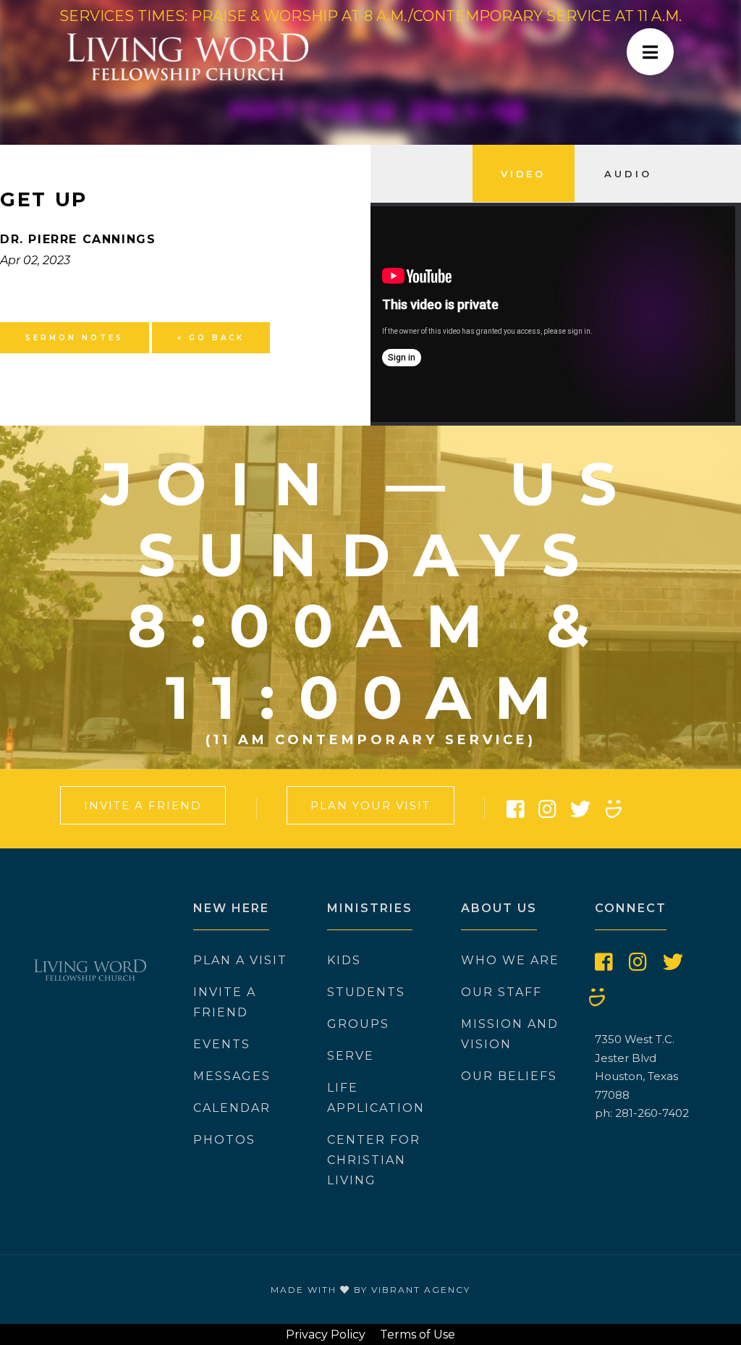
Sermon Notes (74, 337)
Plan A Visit (240, 960)
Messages (232, 1076)
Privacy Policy (325, 1334)
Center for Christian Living (373, 1160)
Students (366, 992)
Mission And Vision (510, 1034)
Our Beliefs (509, 1076)
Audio (628, 174)
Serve (350, 1056)
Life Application (376, 1098)
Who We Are (510, 960)
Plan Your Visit (370, 805)
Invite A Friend (143, 805)
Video (523, 174)
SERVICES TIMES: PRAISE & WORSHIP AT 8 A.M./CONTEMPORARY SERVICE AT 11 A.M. (370, 16)
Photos (224, 1140)
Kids (344, 960)
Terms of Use (417, 1334)
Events (221, 1044)
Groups (358, 1024)
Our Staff (501, 992)
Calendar (232, 1108)
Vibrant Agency (420, 1289)
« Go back (211, 337)
